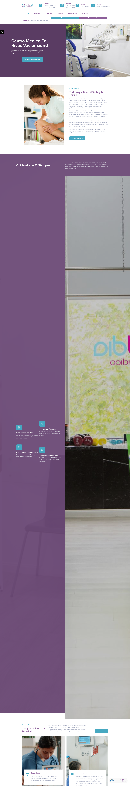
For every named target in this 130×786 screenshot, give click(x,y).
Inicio (27, 13)
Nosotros (37, 13)
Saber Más (34, 783)
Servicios (49, 13)
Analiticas (85, 13)
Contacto (60, 13)
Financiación (72, 13)
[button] (2, 32)
